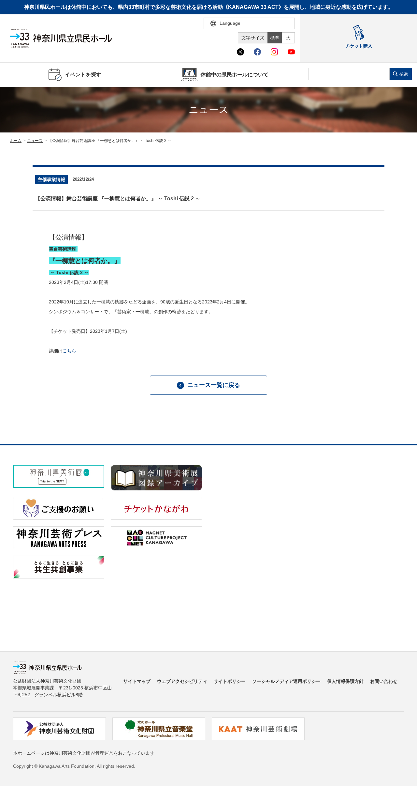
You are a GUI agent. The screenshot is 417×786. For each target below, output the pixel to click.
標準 (274, 37)
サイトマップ (137, 681)
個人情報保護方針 (345, 681)
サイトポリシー (230, 681)
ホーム (16, 140)
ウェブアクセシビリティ (182, 681)
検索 (403, 73)
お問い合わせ (383, 681)
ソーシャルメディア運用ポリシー (286, 681)
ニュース (35, 140)
